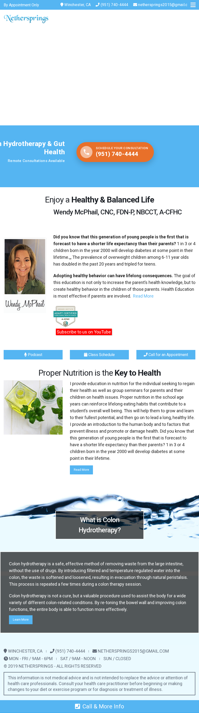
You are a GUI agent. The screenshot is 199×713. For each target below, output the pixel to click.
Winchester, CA (77, 4)
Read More (143, 296)
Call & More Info (103, 706)
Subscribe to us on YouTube (84, 331)
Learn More (21, 619)
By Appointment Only (21, 5)
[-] (26, 19)
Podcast (34, 354)
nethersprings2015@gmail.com (165, 4)
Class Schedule (101, 354)
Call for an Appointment (168, 354)
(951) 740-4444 (114, 4)
